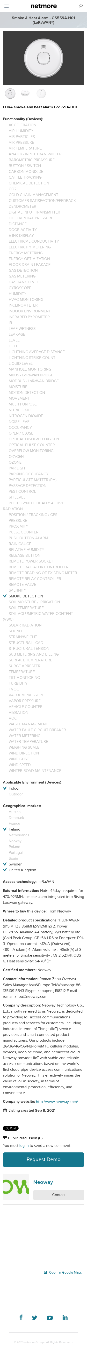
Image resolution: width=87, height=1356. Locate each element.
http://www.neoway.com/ (57, 1101)
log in (24, 1145)
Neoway (43, 1182)
